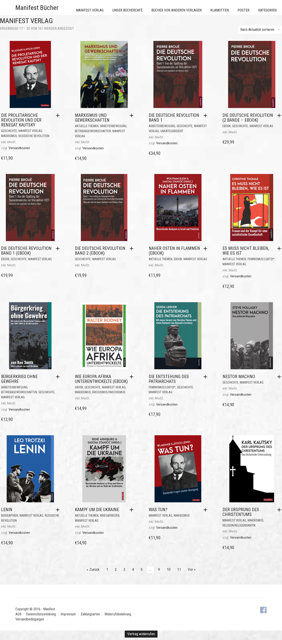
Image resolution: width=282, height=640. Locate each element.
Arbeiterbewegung (113, 126)
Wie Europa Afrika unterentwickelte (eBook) (101, 379)
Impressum (68, 614)
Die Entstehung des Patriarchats (169, 379)
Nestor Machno (239, 376)
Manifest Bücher (36, 7)
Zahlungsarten (90, 614)
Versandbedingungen (29, 619)
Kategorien (267, 10)
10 (169, 569)
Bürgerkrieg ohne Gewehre (19, 379)
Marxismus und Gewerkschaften (92, 118)
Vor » (192, 569)
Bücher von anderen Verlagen (176, 10)
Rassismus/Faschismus (108, 392)
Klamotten (219, 10)
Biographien (9, 515)
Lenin (6, 509)
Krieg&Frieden (109, 515)
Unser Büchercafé (127, 10)
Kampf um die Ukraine (97, 509)
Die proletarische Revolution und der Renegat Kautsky (21, 120)
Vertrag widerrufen (141, 634)
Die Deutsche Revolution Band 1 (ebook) (26, 251)
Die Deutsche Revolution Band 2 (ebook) (100, 251)
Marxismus (9, 136)
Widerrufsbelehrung (117, 614)
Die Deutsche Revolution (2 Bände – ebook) (248, 118)
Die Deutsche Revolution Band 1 (174, 118)
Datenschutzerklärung (41, 614)
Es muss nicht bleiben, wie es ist (246, 251)
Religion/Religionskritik (239, 525)
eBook (227, 126)
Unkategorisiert (171, 131)
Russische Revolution (34, 136)
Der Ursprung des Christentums (241, 512)
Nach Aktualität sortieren (257, 29)
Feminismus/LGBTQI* (261, 259)
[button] (59, 115)
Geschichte (9, 131)
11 (179, 569)
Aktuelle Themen (86, 126)
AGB (18, 614)
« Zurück (93, 569)
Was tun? (158, 509)
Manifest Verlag (90, 10)
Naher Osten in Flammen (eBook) (174, 251)
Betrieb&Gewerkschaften (93, 131)
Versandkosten (19, 148)
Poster (243, 10)
